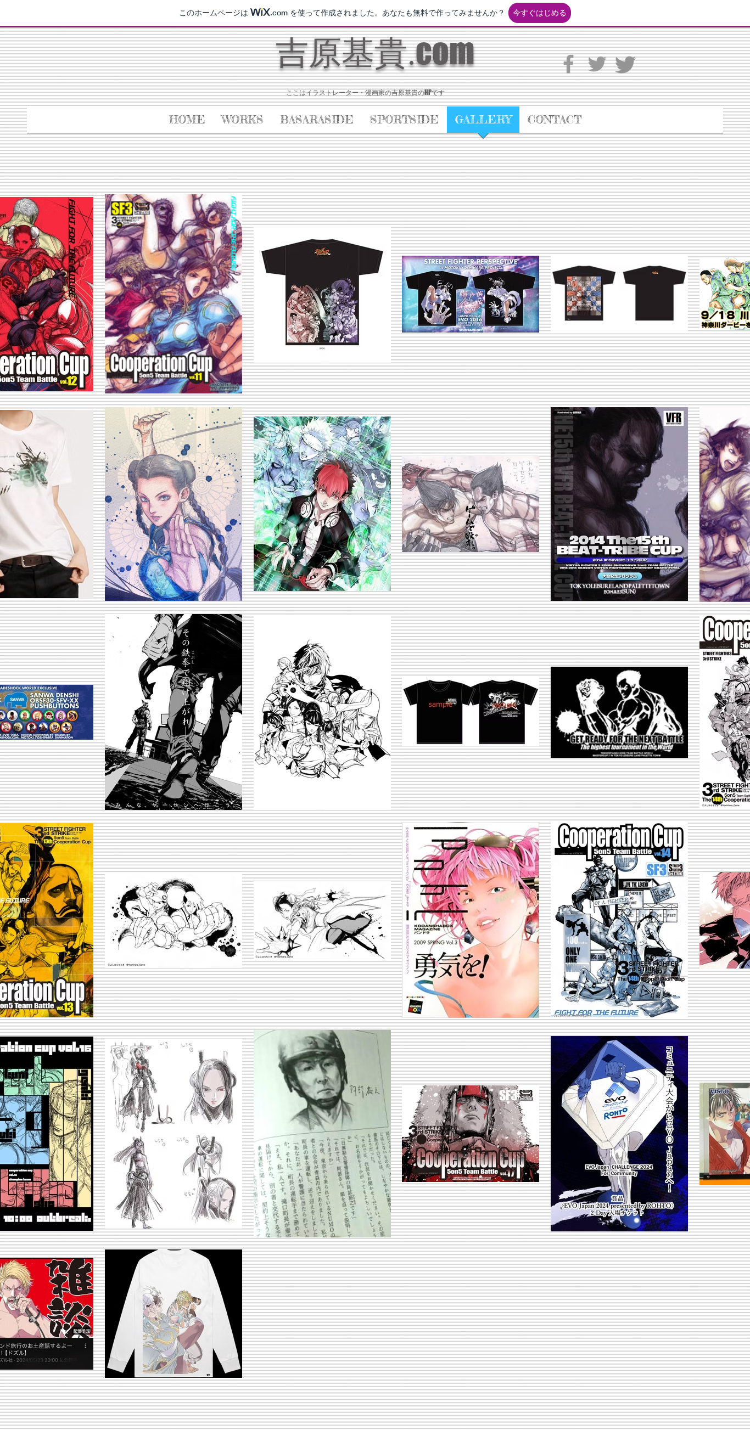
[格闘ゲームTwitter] (625, 64)
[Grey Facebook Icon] (568, 64)
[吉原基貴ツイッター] (597, 64)
